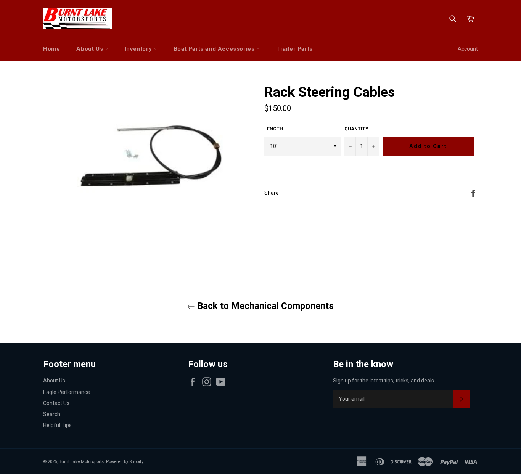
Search (51, 414)
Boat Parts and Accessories (215, 48)
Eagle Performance (66, 392)
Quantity (356, 129)
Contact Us (56, 403)
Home (51, 48)
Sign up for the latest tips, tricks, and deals (383, 381)
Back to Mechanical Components (264, 305)
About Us (90, 48)
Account (468, 49)
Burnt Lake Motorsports (81, 461)
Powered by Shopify (124, 461)
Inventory (139, 48)
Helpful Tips (57, 425)
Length (273, 129)
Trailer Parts (294, 48)
